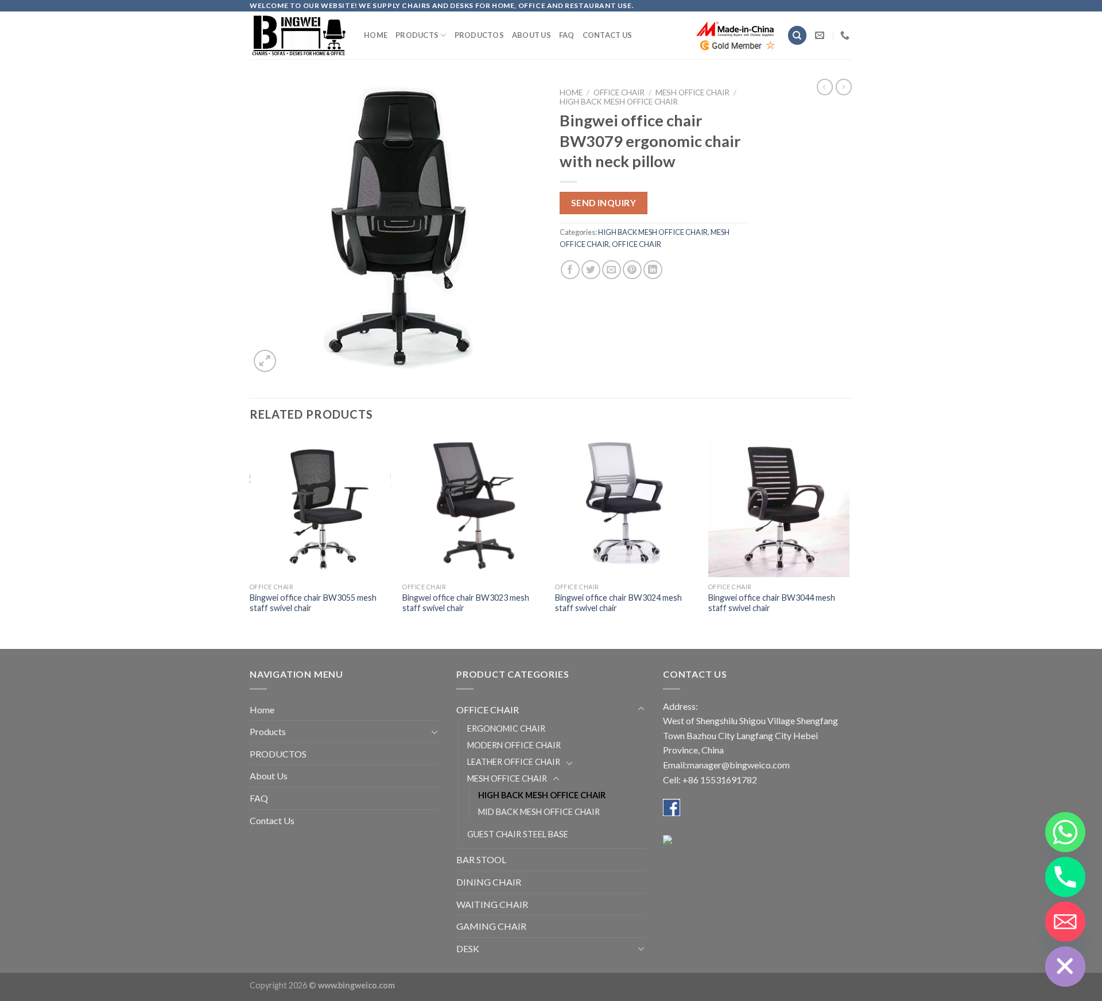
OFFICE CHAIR (619, 92)
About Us (531, 35)
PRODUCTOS (479, 35)
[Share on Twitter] (590, 269)
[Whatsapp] (1065, 832)
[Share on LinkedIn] (652, 269)
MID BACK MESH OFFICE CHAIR (539, 812)
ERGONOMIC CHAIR (506, 728)
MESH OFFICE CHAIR (692, 92)
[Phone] (1065, 877)
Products (417, 35)
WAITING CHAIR (492, 904)
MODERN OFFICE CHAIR (514, 745)
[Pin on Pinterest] (632, 269)
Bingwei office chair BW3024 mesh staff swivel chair (618, 603)
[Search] (797, 35)
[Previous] (250, 541)
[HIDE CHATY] (1065, 966)
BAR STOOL (481, 859)
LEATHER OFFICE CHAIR (513, 762)
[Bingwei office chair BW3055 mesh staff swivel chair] (320, 506)
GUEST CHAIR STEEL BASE (517, 834)
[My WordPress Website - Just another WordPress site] (298, 35)
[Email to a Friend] (611, 269)
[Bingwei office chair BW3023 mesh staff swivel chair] (473, 506)
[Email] (1065, 922)
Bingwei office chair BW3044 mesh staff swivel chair (771, 603)
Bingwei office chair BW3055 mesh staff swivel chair (313, 603)
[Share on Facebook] (570, 269)
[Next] (848, 541)
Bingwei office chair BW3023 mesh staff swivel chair (465, 603)
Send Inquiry (604, 203)
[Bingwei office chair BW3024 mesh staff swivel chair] (626, 506)
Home (375, 35)
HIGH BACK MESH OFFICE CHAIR (619, 101)
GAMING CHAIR (491, 926)
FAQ (567, 35)
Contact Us (608, 35)
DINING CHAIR (488, 881)
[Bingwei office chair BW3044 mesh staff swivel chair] (779, 506)
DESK (467, 948)
